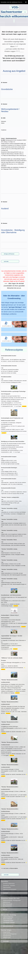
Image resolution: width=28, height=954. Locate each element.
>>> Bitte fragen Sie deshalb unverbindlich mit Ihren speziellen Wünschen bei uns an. (14, 286)
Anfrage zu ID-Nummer (9, 253)
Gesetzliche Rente (7, 935)
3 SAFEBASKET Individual (8, 922)
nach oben (6, 261)
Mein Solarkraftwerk (7, 904)
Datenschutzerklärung (8, 926)
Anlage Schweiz (6, 932)
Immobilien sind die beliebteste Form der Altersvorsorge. (14, 2)
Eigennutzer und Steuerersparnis (9, 889)
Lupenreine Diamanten (8, 917)
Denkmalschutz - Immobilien (9, 885)
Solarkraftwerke (6, 902)
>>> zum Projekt (17, 406)
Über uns (5, 909)
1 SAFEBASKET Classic (8, 920)
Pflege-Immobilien (7, 887)
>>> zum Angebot (5, 755)
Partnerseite (6, 941)
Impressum (5, 893)
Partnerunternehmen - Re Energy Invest (12, 900)
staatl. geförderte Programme (9, 934)
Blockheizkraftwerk (7, 905)
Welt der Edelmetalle (7, 918)
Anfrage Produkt (6, 937)
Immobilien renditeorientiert (9, 883)
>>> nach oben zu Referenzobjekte (9, 868)
